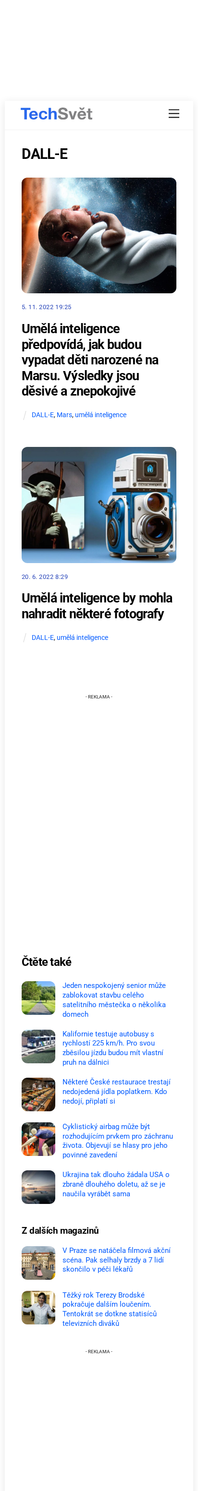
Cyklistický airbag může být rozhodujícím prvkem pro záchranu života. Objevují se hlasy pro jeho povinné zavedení (117, 1140)
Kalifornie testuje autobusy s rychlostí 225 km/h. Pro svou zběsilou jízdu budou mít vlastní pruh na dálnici (112, 1048)
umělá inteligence (100, 415)
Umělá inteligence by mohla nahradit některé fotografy (97, 606)
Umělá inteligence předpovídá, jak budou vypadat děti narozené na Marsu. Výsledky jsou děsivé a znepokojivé (90, 360)
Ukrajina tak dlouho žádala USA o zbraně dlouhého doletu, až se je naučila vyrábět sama (116, 1184)
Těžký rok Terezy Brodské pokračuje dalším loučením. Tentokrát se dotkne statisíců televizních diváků (109, 1309)
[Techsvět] (57, 113)
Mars (64, 415)
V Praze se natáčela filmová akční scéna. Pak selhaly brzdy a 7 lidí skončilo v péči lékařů (116, 1260)
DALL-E (43, 415)
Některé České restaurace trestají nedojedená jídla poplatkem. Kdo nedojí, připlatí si (116, 1092)
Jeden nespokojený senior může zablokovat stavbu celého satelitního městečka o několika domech (114, 999)
